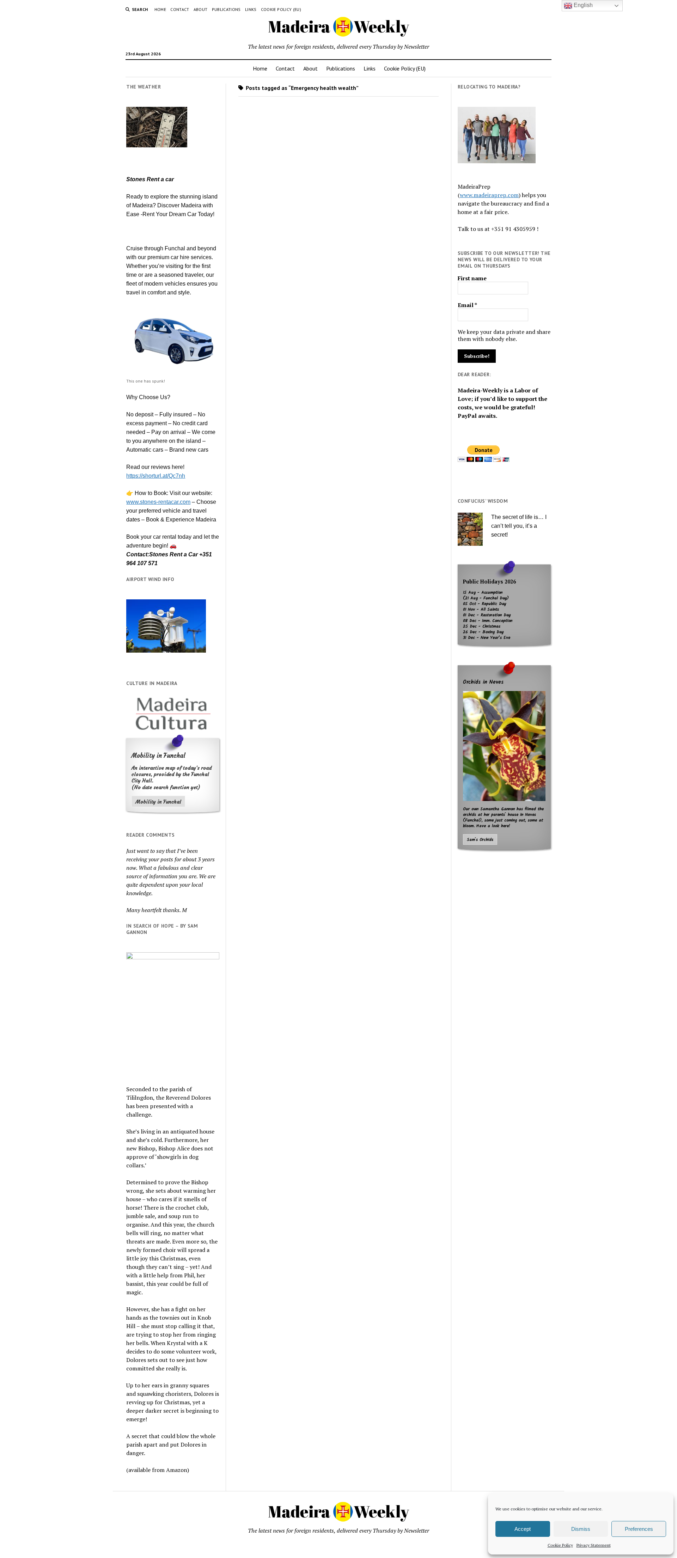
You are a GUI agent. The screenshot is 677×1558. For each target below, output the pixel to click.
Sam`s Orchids (480, 839)
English (582, 5)
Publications (226, 9)
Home (160, 9)
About (201, 9)
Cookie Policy (560, 1545)
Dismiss (580, 1529)
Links (251, 9)
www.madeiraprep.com (489, 195)
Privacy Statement (594, 1545)
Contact (179, 9)
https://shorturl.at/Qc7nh (155, 476)
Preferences (639, 1529)
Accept (522, 1529)
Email (467, 304)
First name (472, 278)
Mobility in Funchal (158, 802)
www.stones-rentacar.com (158, 502)
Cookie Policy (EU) (281, 9)
